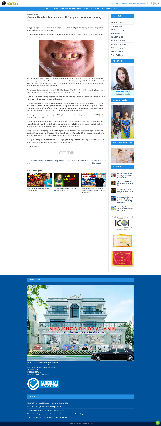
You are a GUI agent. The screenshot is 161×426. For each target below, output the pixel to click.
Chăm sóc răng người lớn (119, 48)
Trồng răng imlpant (109, 9)
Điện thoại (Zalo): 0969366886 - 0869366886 (42, 367)
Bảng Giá (56, 9)
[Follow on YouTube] (155, 3)
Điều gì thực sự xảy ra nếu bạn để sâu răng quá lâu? (38, 189)
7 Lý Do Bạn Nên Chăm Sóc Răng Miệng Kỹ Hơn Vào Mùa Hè (125, 208)
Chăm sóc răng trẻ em (118, 44)
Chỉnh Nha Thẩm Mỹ (117, 33)
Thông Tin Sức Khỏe (117, 55)
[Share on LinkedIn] (72, 153)
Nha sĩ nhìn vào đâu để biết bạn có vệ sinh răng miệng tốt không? (124, 175)
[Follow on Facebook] (147, 3)
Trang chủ (47, 9)
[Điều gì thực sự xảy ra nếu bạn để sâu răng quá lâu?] (39, 180)
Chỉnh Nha (81, 9)
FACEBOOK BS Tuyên (34, 372)
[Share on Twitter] (64, 153)
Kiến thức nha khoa (68, 9)
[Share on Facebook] (61, 153)
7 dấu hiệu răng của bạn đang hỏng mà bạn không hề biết (65, 189)
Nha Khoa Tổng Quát (117, 22)
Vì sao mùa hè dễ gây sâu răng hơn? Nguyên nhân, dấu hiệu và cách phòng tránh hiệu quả (93, 190)
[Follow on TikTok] (151, 3)
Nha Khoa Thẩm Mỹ (93, 9)
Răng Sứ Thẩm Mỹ (117, 37)
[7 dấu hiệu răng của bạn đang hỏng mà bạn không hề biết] (66, 180)
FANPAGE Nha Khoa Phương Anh (38, 374)
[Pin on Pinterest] (68, 153)
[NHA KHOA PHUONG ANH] (9, 3)
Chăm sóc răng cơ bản (118, 40)
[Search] (159, 3)
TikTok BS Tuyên (32, 370)
